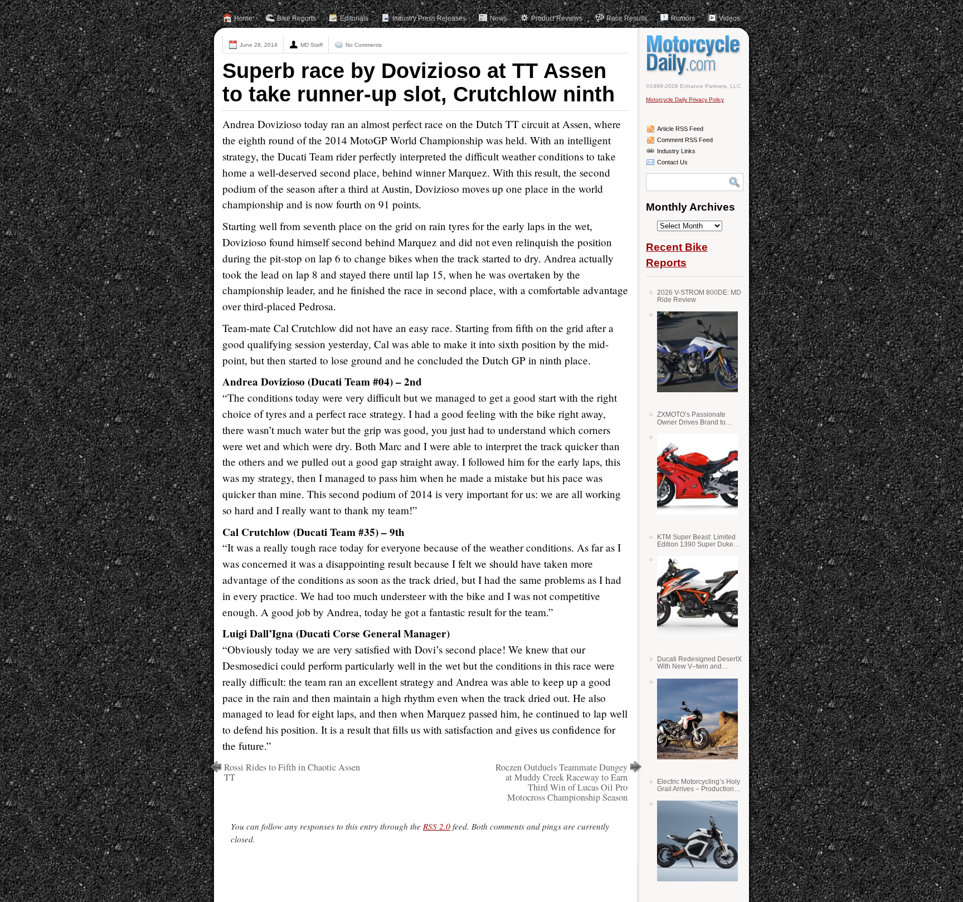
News (498, 18)
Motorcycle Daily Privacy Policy (685, 99)
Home (243, 18)
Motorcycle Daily (694, 55)
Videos (729, 18)
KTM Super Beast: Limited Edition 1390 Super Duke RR (696, 540)
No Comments (364, 45)
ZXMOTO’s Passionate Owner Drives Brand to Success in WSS (691, 418)
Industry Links (676, 151)
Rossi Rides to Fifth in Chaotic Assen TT (292, 772)
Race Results (626, 18)
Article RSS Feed (680, 128)
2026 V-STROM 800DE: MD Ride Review (699, 296)
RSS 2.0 (436, 826)
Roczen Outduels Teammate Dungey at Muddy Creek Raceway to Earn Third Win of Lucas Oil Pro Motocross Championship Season (561, 782)
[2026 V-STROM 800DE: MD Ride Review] (693, 351)
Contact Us (672, 162)
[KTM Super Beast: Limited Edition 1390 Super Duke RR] (693, 596)
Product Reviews (556, 18)
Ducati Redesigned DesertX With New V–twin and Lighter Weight (699, 662)
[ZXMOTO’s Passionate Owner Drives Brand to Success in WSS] (693, 474)
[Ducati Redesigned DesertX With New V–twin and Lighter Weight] (693, 719)
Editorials (354, 18)
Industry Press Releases (429, 18)
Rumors (683, 18)
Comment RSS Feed (685, 139)
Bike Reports (296, 18)
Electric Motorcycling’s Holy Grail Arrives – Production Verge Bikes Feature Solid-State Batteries (698, 785)
